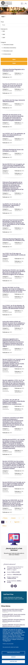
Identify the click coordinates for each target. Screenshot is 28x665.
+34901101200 (11, 578)
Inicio (2, 16)
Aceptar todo (13, 661)
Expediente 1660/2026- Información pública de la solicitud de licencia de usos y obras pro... (13, 625)
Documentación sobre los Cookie (11, 647)
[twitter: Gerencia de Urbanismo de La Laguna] (15, 587)
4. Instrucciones (7, 54)
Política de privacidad (8, 643)
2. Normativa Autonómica (9, 47)
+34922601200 (16, 574)
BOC (4, 31)
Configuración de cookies (13, 652)
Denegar (13, 657)
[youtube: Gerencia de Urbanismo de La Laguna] (12, 587)
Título (2, 22)
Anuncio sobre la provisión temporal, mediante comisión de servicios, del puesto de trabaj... (12, 610)
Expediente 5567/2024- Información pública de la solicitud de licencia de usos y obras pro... (13, 620)
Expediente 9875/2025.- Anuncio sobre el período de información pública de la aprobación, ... (13, 615)
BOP (4, 37)
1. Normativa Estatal (8, 44)
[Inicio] (6, 3)
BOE (4, 34)
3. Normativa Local (7, 51)
